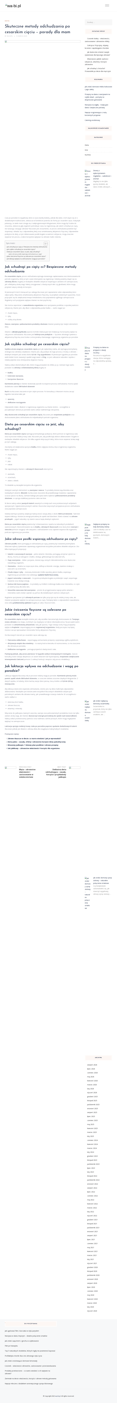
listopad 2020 (92, 1271)
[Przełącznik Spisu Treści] (44, 244)
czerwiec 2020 (92, 1291)
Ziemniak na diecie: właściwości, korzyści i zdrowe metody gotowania (30, 1378)
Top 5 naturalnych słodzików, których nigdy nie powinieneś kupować (30, 1351)
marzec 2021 (92, 1255)
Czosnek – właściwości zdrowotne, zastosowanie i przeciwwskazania (30, 1366)
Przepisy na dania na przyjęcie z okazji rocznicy (100, 350)
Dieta (7, 21)
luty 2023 (90, 1172)
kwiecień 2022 (92, 1204)
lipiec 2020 (91, 1287)
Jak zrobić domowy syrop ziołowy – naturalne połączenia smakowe (102, 880)
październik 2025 (93, 1104)
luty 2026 (90, 1089)
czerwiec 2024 (92, 1140)
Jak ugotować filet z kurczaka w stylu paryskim (22, 1331)
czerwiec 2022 (92, 1196)
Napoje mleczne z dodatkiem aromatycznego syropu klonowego (29, 1383)
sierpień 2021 (92, 1235)
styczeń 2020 (92, 1311)
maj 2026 (90, 1077)
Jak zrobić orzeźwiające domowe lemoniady (21, 1361)
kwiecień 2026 (92, 1081)
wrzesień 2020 (92, 1279)
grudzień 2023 (92, 1156)
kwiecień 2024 (92, 1144)
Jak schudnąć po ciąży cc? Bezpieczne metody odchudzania (27, 247)
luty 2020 (90, 1307)
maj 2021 (90, 1247)
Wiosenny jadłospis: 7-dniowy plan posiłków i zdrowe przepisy (33, 745)
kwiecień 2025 (92, 1128)
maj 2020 (90, 1295)
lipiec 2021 (91, 1239)
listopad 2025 (92, 1100)
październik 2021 (93, 1228)
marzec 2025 (92, 1132)
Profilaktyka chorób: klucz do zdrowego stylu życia (23, 1356)
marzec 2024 (92, 1148)
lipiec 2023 (91, 1168)
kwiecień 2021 (92, 1251)
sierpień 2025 (92, 1112)
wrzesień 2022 (92, 1184)
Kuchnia (88, 155)
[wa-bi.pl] (16, 5)
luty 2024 (90, 1152)
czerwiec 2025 (92, 1120)
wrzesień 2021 (92, 1231)
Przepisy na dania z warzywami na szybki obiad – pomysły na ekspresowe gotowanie (97, 97)
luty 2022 (90, 1212)
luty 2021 (90, 1259)
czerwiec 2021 (92, 1243)
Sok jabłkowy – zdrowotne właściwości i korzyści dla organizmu (34, 748)
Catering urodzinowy (92, 120)
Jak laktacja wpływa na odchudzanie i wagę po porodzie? (26, 259)
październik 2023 (93, 1164)
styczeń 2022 (92, 1216)
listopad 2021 (92, 1224)
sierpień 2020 (92, 1283)
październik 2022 (93, 1180)
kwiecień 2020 (92, 1299)
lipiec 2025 (91, 1116)
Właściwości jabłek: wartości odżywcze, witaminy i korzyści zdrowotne (96, 62)
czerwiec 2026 (92, 1073)
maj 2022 (90, 1200)
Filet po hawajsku (11, 1346)
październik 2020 (93, 1275)
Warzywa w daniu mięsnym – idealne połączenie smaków (26, 1336)
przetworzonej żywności (22, 603)
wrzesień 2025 (92, 1108)
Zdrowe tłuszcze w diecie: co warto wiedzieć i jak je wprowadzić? (34, 738)
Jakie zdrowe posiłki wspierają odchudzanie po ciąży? (25, 254)
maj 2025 (90, 1124)
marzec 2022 (92, 1208)
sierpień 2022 (92, 1188)
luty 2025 (90, 1136)
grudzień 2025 (92, 1096)
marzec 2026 (92, 1085)
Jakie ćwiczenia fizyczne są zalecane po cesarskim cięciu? (26, 256)
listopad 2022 (92, 1176)
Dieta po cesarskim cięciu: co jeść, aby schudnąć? (23, 252)
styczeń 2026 (92, 1092)
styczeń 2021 (92, 1263)
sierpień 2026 (92, 1065)
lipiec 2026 (91, 1069)
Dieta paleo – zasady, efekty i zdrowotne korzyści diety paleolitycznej (36, 742)
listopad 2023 (92, 1160)
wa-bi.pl (58, 1396)
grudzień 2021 (92, 1220)
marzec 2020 (92, 1303)
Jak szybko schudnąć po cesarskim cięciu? (21, 249)
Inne (86, 150)
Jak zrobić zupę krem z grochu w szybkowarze (22, 1341)
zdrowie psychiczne (19, 332)
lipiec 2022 (91, 1192)
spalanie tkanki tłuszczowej (48, 575)
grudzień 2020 (92, 1267)
